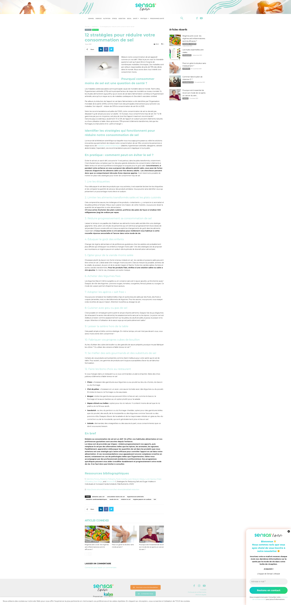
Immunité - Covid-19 (91, 541)
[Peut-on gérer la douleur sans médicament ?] (124, 534)
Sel (155, 499)
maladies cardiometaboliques (96, 499)
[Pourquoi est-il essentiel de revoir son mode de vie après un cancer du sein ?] (151, 534)
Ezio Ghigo (98, 482)
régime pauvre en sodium (142, 499)
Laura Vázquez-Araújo (135, 479)
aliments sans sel (98, 496)
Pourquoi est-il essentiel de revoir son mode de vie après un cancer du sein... (193, 93)
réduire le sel (125, 499)
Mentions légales (201, 594)
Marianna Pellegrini (107, 479)
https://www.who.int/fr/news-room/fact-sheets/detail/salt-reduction (113, 489)
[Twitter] (111, 49)
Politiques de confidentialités (197, 592)
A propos (203, 589)
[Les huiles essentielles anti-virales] (175, 54)
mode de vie (114, 499)
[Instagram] (199, 586)
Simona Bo (111, 482)
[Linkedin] (101, 49)
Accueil (87, 26)
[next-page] (89, 554)
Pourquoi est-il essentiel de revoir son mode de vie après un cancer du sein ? (151, 547)
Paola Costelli (121, 479)
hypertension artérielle (135, 496)
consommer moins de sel (116, 496)
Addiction (95, 26)
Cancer (142, 541)
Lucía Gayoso (150, 479)
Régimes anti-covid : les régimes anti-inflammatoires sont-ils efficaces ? (97, 547)
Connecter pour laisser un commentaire (100, 567)
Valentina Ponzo (92, 479)
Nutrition (95, 29)
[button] (182, 18)
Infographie (187, 55)
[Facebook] (197, 18)
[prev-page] (86, 554)
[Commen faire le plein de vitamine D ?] (175, 81)
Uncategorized (188, 82)
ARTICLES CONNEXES (97, 520)
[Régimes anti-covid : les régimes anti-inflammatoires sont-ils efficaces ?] (97, 534)
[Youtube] (201, 18)
